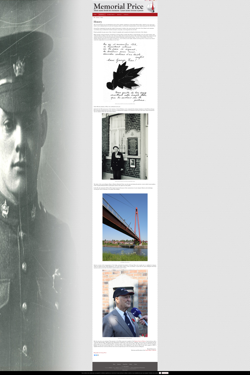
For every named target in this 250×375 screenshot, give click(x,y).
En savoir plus (165, 373)
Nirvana (117, 367)
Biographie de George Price (100, 352)
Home (114, 364)
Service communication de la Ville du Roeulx (138, 367)
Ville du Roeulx (126, 366)
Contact (135, 364)
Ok (160, 373)
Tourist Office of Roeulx (150, 350)
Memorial (97, 17)
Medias (130, 364)
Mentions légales (125, 370)
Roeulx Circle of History (140, 341)
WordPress (110, 367)
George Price (125, 364)
